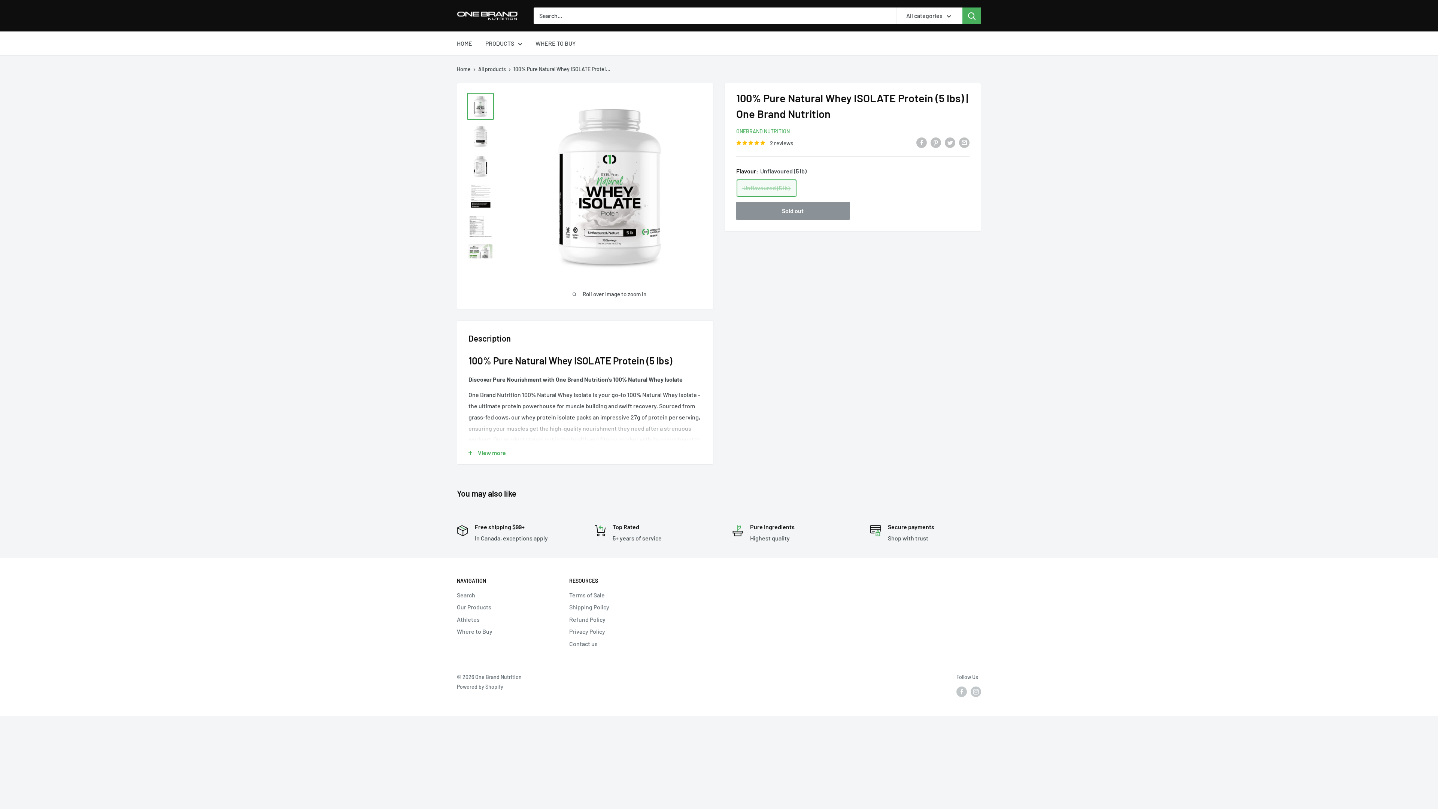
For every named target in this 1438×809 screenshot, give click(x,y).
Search (466, 595)
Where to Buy (474, 631)
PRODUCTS (499, 43)
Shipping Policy (589, 606)
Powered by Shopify (480, 687)
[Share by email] (964, 142)
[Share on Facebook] (921, 142)
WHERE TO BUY (556, 43)
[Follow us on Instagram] (976, 691)
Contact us (583, 643)
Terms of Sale (587, 595)
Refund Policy (587, 619)
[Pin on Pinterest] (936, 142)
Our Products (474, 606)
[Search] (971, 15)
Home (464, 69)
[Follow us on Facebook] (961, 691)
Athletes (468, 619)
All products (492, 69)
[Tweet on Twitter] (950, 142)
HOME (464, 43)
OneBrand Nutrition (763, 131)
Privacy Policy (587, 631)
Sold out (793, 210)
